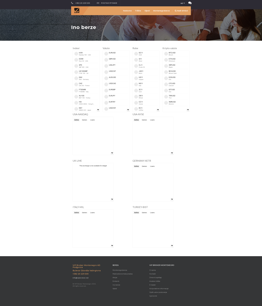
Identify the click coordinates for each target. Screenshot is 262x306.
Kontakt (152, 274)
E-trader (152, 285)
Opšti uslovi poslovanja (158, 292)
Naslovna (127, 10)
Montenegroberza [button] (161, 10)
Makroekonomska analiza (123, 274)
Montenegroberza (120, 270)
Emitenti (116, 281)
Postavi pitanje (109, 3)
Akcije (115, 277)
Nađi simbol (182, 10)
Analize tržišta (154, 281)
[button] (182, 3)
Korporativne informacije (159, 289)
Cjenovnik (153, 296)
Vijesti (147, 10)
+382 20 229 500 (82, 3)
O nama (152, 270)
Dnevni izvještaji (155, 277)
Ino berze (116, 285)
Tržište (138, 10)
